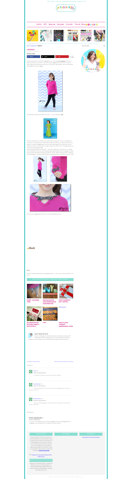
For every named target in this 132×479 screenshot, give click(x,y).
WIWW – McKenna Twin (33, 301)
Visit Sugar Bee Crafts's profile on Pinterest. (91, 437)
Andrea (34, 370)
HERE (62, 114)
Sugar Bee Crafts (66, 9)
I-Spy (44, 323)
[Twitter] (89, 24)
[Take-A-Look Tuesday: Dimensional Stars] (66, 313)
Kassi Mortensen (36, 383)
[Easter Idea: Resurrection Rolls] (99, 35)
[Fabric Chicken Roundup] (72, 35)
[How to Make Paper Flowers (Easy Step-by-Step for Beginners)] (32, 35)
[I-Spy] (50, 313)
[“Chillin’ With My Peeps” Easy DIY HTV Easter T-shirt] (46, 35)
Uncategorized (33, 45)
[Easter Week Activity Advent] (59, 35)
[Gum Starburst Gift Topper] (66, 291)
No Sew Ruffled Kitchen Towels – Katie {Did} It (33, 324)
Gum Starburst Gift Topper (64, 301)
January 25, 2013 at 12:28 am (39, 400)
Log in (82, 476)
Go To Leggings (61, 61)
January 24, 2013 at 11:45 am (39, 372)
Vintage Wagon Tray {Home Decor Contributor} (49, 302)
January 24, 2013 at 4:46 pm (39, 385)
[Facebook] (87, 24)
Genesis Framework (70, 476)
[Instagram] (93, 24)
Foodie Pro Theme (60, 476)
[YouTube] (97, 24)
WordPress (77, 476)
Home (28, 45)
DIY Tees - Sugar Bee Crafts (35, 417)
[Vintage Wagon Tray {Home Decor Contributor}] (50, 291)
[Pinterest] (91, 24)
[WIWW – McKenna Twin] (34, 291)
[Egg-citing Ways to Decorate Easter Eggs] (86, 35)
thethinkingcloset (37, 398)
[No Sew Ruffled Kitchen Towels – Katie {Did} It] (34, 313)
